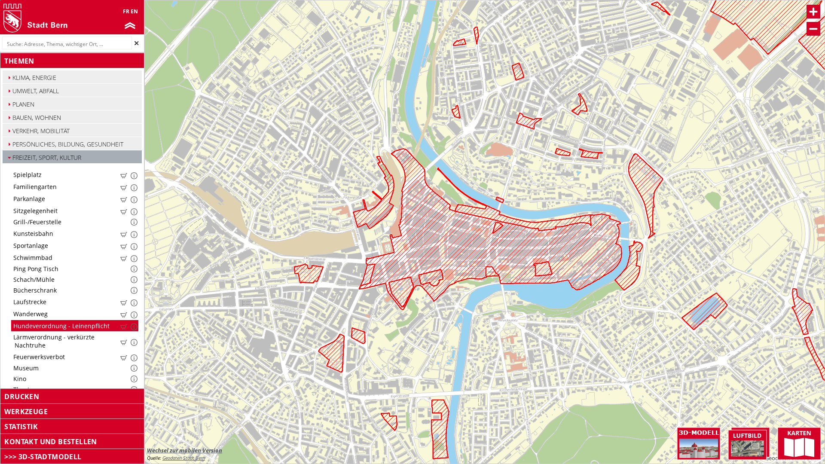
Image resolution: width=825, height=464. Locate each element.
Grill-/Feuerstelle (36, 222)
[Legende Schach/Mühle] (134, 278)
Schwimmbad (32, 257)
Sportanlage (30, 245)
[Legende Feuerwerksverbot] (125, 356)
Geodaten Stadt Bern (183, 458)
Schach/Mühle (33, 279)
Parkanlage (28, 199)
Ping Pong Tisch (35, 269)
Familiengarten (34, 187)
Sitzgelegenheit (35, 211)
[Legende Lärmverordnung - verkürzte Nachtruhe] (125, 341)
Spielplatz (27, 175)
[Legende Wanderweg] (125, 313)
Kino (19, 379)
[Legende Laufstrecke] (125, 301)
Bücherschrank (34, 290)
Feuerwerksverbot (38, 357)
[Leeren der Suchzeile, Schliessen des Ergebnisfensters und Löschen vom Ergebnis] (136, 43)
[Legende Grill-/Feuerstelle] (134, 221)
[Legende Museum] (134, 367)
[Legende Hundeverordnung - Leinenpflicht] (125, 325)
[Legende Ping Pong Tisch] (134, 267)
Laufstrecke (29, 302)
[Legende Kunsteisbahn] (125, 233)
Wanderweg (30, 314)
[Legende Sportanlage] (125, 245)
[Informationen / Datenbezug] (123, 175)
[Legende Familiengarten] (125, 186)
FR (126, 11)
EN (134, 11)
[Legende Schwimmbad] (125, 257)
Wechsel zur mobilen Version (184, 450)
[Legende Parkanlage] (125, 198)
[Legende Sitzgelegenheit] (125, 210)
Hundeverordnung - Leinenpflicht (61, 326)
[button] (75, 77)
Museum (25, 368)
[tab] (72, 61)
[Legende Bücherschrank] (134, 289)
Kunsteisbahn (32, 233)
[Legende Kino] (134, 377)
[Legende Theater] (134, 388)
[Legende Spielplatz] (125, 174)
